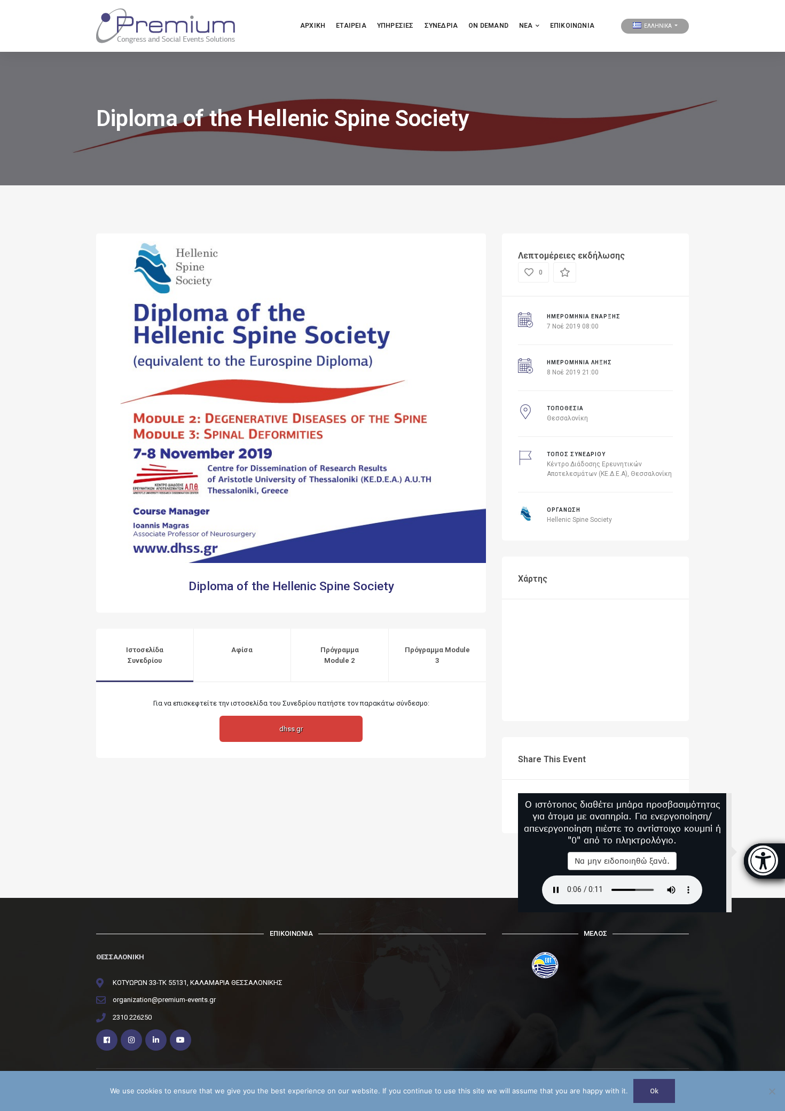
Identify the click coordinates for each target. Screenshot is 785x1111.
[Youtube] (180, 1040)
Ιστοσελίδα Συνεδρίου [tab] (144, 655)
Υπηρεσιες (395, 25)
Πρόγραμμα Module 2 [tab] (339, 655)
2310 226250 (132, 1017)
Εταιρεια (351, 25)
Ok (654, 1091)
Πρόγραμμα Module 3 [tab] (437, 655)
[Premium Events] (165, 25)
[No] (771, 1091)
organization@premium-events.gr (164, 1000)
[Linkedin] (156, 1040)
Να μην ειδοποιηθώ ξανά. (622, 860)
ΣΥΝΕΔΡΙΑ (441, 25)
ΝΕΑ (526, 25)
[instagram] (131, 1040)
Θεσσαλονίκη (567, 418)
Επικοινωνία (572, 25)
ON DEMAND (488, 25)
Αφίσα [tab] (242, 650)
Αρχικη (312, 25)
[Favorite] (564, 272)
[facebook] (106, 1040)
